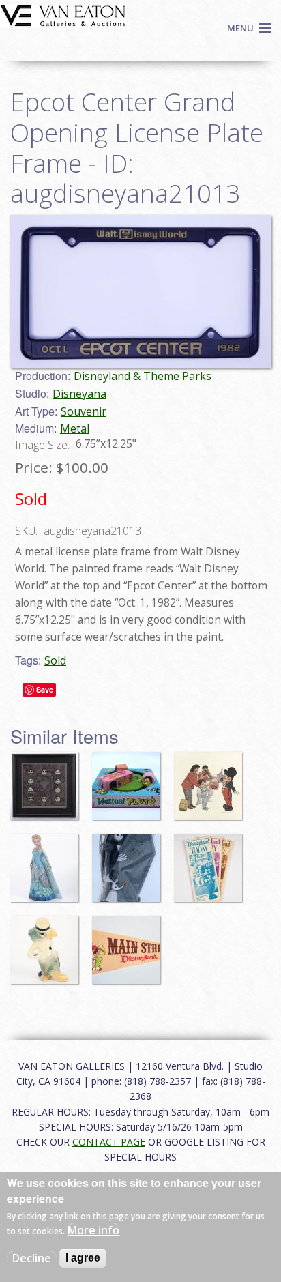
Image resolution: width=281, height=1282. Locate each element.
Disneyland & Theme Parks (142, 375)
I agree (82, 1258)
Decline (31, 1258)
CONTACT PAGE (108, 1141)
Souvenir (83, 411)
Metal (74, 428)
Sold (55, 660)
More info (93, 1230)
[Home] (63, 14)
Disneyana (79, 393)
